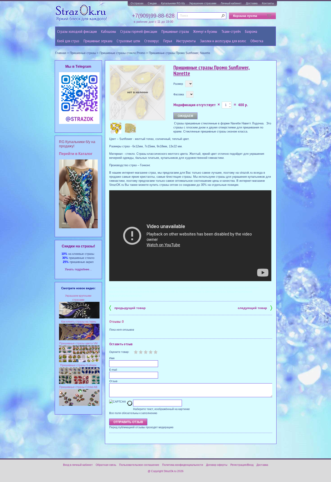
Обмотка (256, 40)
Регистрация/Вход (242, 464)
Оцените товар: (119, 352)
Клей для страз (68, 40)
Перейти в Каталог (76, 154)
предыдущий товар (127, 308)
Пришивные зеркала (98, 40)
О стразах (137, 3)
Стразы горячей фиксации (138, 31)
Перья (167, 40)
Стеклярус (151, 40)
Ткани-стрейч (231, 31)
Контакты (268, 3)
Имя (112, 358)
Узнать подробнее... (78, 269)
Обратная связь (106, 464)
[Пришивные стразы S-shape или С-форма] (79, 383)
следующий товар (255, 308)
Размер (178, 83)
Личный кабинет (231, 3)
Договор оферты (216, 464)
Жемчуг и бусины (205, 31)
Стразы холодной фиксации (77, 31)
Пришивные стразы (175, 31)
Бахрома (251, 31)
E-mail (113, 369)
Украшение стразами (202, 3)
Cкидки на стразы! (78, 246)
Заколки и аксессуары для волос (223, 40)
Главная (60, 53)
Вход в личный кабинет (78, 464)
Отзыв (113, 381)
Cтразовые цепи (128, 40)
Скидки (152, 3)
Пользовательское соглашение (139, 464)
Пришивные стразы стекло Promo (122, 53)
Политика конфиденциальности (182, 464)
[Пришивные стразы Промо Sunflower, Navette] (116, 128)
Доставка (252, 3)
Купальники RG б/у (173, 3)
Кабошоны (108, 31)
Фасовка (178, 94)
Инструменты (186, 40)
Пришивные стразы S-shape (78, 365)
